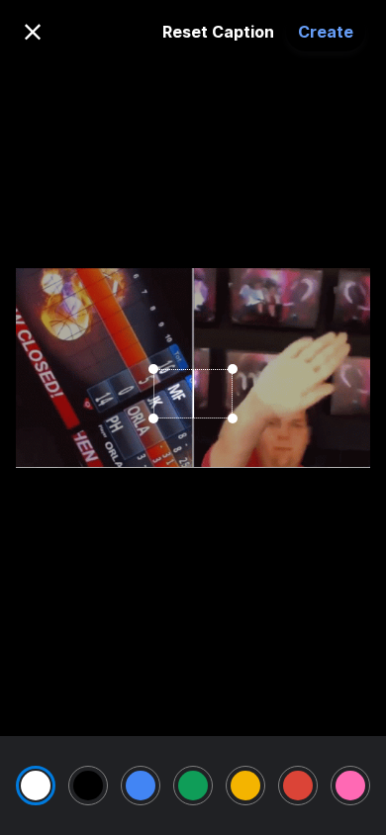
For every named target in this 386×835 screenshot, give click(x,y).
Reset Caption (218, 32)
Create (325, 32)
